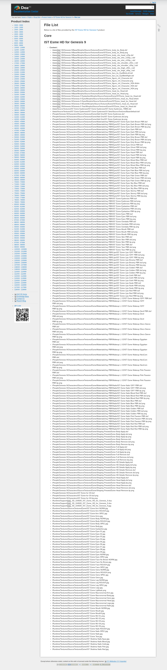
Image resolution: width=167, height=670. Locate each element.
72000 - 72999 (19, 186)
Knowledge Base (23, 296)
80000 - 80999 (19, 204)
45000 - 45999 (19, 126)
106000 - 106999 (20, 263)
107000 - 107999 (20, 265)
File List (77, 17)
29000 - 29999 (19, 90)
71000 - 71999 (19, 184)
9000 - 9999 (18, 45)
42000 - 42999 (19, 119)
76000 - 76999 (19, 195)
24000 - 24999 (19, 79)
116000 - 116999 (20, 285)
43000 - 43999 (19, 121)
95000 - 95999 (19, 238)
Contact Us (21, 299)
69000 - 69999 (19, 180)
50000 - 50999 (19, 137)
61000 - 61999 (19, 162)
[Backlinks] (159, 26)
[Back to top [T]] (159, 30)
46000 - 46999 (19, 128)
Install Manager (135, 11)
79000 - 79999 (19, 202)
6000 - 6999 (18, 39)
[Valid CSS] (94, 664)
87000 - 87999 (19, 220)
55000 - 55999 (19, 148)
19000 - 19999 (19, 68)
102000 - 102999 (20, 254)
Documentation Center (26, 11)
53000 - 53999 (19, 144)
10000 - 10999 (19, 47)
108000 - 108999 (20, 267)
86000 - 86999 (19, 218)
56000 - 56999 (19, 151)
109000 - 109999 (20, 269)
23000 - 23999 (19, 77)
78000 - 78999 (19, 200)
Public (30, 17)
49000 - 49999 (19, 135)
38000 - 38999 (19, 110)
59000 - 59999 (19, 157)
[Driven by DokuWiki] (105, 664)
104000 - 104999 (20, 258)
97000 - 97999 (19, 242)
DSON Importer (148, 11)
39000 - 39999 (19, 113)
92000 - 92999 (19, 231)
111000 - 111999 (20, 274)
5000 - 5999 (18, 36)
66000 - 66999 (19, 173)
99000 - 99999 (19, 247)
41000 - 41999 (19, 117)
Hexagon (145, 13)
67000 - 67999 (19, 175)
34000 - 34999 (19, 101)
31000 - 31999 (19, 95)
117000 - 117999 (20, 287)
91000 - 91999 (19, 229)
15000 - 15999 (19, 59)
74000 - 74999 (19, 191)
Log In (154, 2)
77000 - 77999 (19, 198)
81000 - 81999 (19, 207)
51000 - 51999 (19, 139)
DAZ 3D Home (22, 294)
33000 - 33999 (19, 99)
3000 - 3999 (18, 32)
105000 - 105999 (20, 260)
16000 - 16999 (19, 61)
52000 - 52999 (19, 142)
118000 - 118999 (20, 290)
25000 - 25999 (19, 81)
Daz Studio (130, 13)
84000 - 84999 (19, 213)
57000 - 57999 (19, 153)
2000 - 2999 (18, 30)
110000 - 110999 (20, 272)
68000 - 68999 (19, 178)
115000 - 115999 (20, 283)
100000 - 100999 (20, 249)
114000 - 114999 (20, 280)
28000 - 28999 (19, 88)
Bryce (152, 13)
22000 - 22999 (19, 74)
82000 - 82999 (19, 209)
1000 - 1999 (18, 27)
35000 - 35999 (19, 104)
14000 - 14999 (19, 56)
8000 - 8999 (18, 43)
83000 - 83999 (19, 211)
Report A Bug (21, 301)
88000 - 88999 (19, 222)
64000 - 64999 (19, 168)
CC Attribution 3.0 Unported (116, 661)
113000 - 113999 (20, 278)
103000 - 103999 (20, 256)
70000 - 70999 (19, 182)
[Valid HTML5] (83, 664)
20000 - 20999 (19, 70)
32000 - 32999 (19, 97)
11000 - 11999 (19, 50)
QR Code (17, 306)
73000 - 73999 (19, 189)
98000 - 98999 (19, 245)
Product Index (47, 17)
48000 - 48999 (19, 133)
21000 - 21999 (19, 72)
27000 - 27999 (19, 86)
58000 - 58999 (19, 155)
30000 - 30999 (19, 92)
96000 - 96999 (19, 240)
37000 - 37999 (19, 108)
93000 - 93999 (19, 233)
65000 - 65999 (19, 171)
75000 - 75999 (19, 193)
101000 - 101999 (20, 251)
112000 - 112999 (20, 276)
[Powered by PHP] (72, 664)
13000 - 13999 (19, 54)
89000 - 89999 (19, 225)
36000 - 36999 (19, 106)
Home (24, 17)
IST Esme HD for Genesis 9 (63, 17)
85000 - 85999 (19, 216)
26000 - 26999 (19, 83)
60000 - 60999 (19, 160)
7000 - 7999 (18, 41)
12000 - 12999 (19, 52)
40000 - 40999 (19, 115)
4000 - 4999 (18, 34)
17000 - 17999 (19, 63)
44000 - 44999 (19, 124)
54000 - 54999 (19, 146)
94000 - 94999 (19, 236)
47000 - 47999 (19, 130)
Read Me (37, 17)
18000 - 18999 (19, 66)
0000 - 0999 (18, 25)
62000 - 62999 (19, 164)
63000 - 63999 (19, 166)
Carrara (138, 13)
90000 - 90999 (19, 227)
